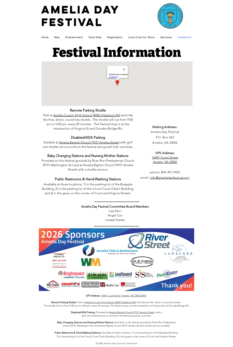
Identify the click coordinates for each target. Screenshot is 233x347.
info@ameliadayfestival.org (169, 177)
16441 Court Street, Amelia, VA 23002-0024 (123, 295)
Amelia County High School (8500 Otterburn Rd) (86, 115)
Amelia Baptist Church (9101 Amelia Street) (89, 142)
